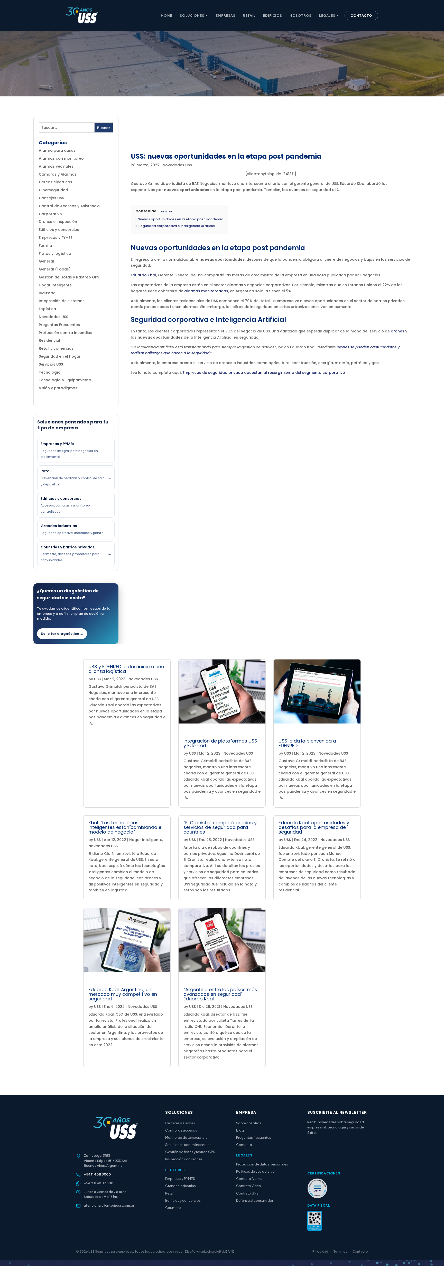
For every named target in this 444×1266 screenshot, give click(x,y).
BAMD (229, 1251)
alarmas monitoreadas (206, 291)
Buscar (103, 127)
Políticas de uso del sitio (255, 1171)
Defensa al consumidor (254, 1200)
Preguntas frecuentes (253, 1137)
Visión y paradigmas (58, 388)
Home (166, 15)
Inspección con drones (183, 1159)
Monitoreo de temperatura (186, 1137)
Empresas (225, 15)
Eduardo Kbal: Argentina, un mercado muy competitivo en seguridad (122, 994)
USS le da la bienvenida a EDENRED (307, 743)
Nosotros (300, 15)
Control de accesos (181, 1130)
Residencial (49, 340)
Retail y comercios (56, 348)
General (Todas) (55, 269)
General (46, 261)
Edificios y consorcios (59, 229)
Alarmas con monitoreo (61, 158)
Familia (45, 245)
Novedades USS (53, 316)
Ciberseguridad (53, 190)
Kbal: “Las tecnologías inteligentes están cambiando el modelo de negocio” (125, 827)
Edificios (272, 15)
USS (97, 679)
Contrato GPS (247, 1193)
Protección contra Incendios (65, 332)
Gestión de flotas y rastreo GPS (190, 1152)
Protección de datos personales (262, 1164)
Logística (47, 308)
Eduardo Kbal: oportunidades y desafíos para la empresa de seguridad (314, 827)
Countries (173, 1208)
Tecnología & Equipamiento (65, 380)
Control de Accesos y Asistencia (69, 206)
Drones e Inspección (58, 221)
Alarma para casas (57, 150)
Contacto (361, 15)
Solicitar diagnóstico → (62, 633)
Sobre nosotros (248, 1123)
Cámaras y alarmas (180, 1123)
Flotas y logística (55, 253)
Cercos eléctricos (55, 182)
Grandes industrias (180, 1186)
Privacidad (320, 1251)
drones (397, 331)
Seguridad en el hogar (60, 356)
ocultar (166, 211)
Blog (240, 1130)
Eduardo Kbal (143, 275)
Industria (47, 293)
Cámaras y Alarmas (58, 174)
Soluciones (192, 15)
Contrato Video (248, 1186)
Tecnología (50, 372)
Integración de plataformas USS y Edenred (220, 743)
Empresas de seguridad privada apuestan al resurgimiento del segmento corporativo (264, 372)
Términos (340, 1251)
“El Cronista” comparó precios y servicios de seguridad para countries (220, 827)
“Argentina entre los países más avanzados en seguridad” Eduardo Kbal (220, 994)
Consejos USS (51, 198)
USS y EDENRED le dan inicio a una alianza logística (126, 668)
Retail (249, 15)
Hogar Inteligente (55, 285)
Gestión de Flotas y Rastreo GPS (69, 277)
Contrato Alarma (249, 1179)
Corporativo (50, 213)
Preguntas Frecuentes (59, 324)
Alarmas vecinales (56, 166)
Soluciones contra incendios (188, 1145)
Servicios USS (51, 364)
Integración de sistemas (62, 300)
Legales (327, 15)
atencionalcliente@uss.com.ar (109, 1205)
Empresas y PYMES (55, 237)
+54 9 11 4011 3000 (98, 1183)
